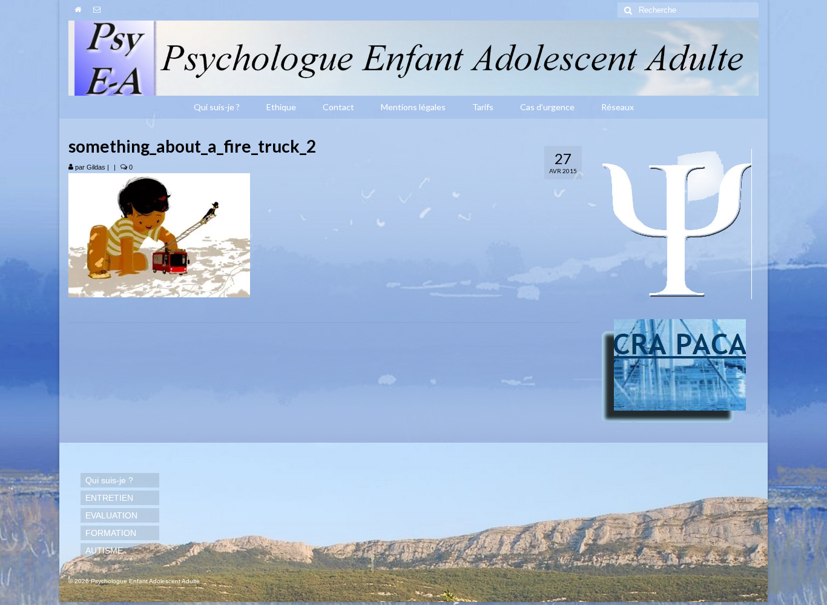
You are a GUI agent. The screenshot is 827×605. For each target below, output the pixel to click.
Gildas (96, 167)
